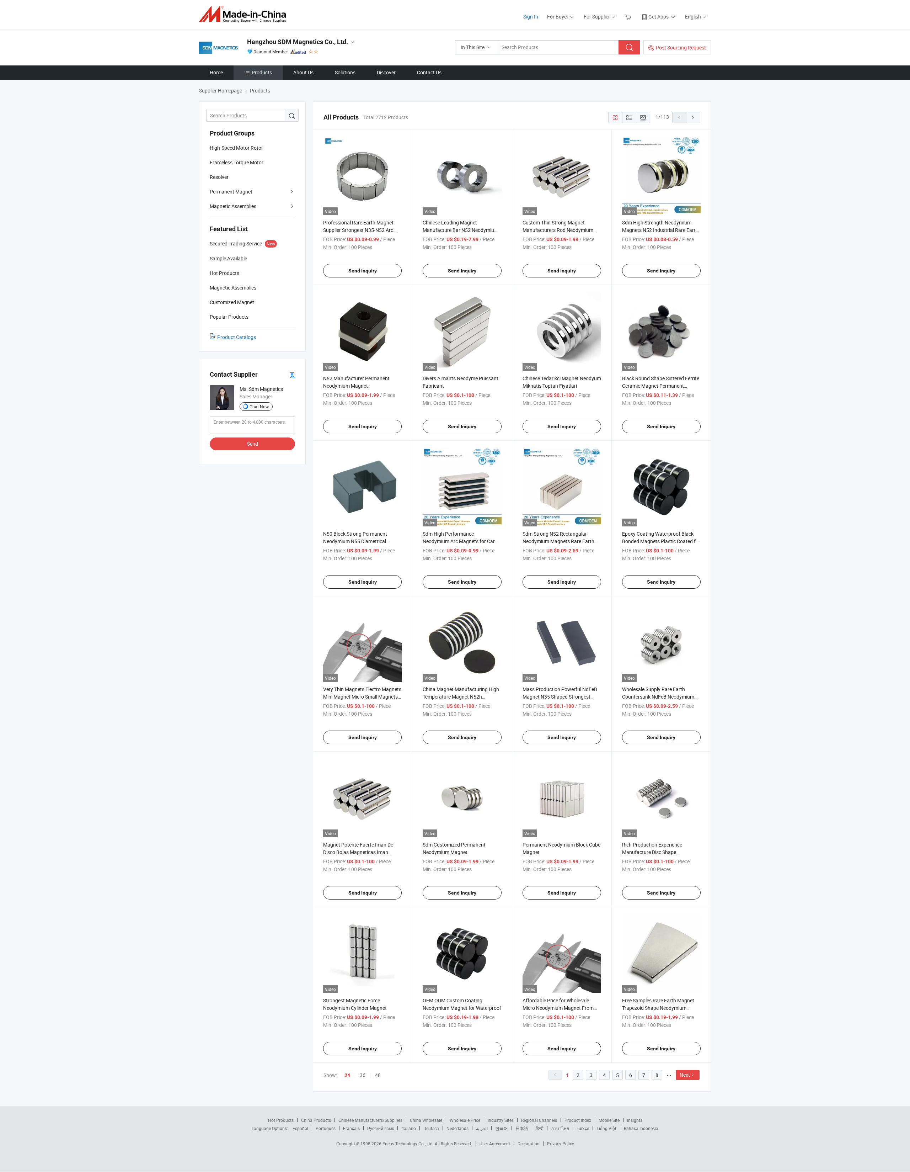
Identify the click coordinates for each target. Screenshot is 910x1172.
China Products (316, 1120)
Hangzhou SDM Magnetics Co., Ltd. (297, 42)
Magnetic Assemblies (233, 206)
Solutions (345, 72)
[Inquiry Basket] (629, 16)
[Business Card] (292, 375)
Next (685, 1074)
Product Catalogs (236, 337)
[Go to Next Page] (693, 117)
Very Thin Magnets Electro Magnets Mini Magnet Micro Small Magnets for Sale (362, 696)
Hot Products (281, 1120)
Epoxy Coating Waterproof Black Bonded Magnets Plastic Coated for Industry (661, 541)
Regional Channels (539, 1120)
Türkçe (583, 1128)
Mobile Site (609, 1120)
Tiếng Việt (606, 1128)
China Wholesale (426, 1120)
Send (252, 443)
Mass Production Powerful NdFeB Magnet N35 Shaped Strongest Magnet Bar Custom (560, 696)
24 (347, 1075)
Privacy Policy (560, 1143)
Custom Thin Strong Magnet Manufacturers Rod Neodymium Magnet (558, 230)
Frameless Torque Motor (236, 162)
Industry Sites (501, 1120)
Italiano (408, 1128)
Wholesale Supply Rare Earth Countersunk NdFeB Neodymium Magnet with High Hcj (658, 696)
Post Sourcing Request (681, 47)
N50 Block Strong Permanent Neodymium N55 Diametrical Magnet (355, 541)
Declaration (529, 1143)
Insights (634, 1120)
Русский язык (380, 1128)
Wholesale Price (465, 1120)
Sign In (530, 16)
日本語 (521, 1128)
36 (362, 1075)
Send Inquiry (362, 271)
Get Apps (658, 16)
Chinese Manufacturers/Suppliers (370, 1120)
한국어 (501, 1128)
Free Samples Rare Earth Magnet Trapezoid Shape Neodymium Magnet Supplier (658, 1008)
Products (262, 72)
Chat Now (259, 406)
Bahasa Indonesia (641, 1128)
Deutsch (431, 1128)
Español (300, 1128)
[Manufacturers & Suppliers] (244, 14)
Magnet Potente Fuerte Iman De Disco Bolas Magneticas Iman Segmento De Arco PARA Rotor (358, 852)
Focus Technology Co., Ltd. (408, 1143)
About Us (303, 72)
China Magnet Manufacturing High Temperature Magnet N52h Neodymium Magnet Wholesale (461, 696)
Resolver (219, 177)
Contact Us (429, 72)
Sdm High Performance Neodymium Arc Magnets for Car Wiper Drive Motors (459, 541)
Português (326, 1128)
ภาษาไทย (560, 1128)
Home (216, 72)
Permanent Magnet (231, 191)
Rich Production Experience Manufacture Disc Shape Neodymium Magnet (652, 852)
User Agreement (495, 1143)
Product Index (577, 1120)
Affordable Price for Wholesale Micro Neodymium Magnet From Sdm (558, 1008)
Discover (386, 72)
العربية (482, 1128)
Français (351, 1128)
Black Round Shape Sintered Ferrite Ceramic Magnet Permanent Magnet (660, 386)
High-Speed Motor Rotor (236, 147)
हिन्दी (540, 1128)
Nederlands (457, 1128)
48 (378, 1075)
